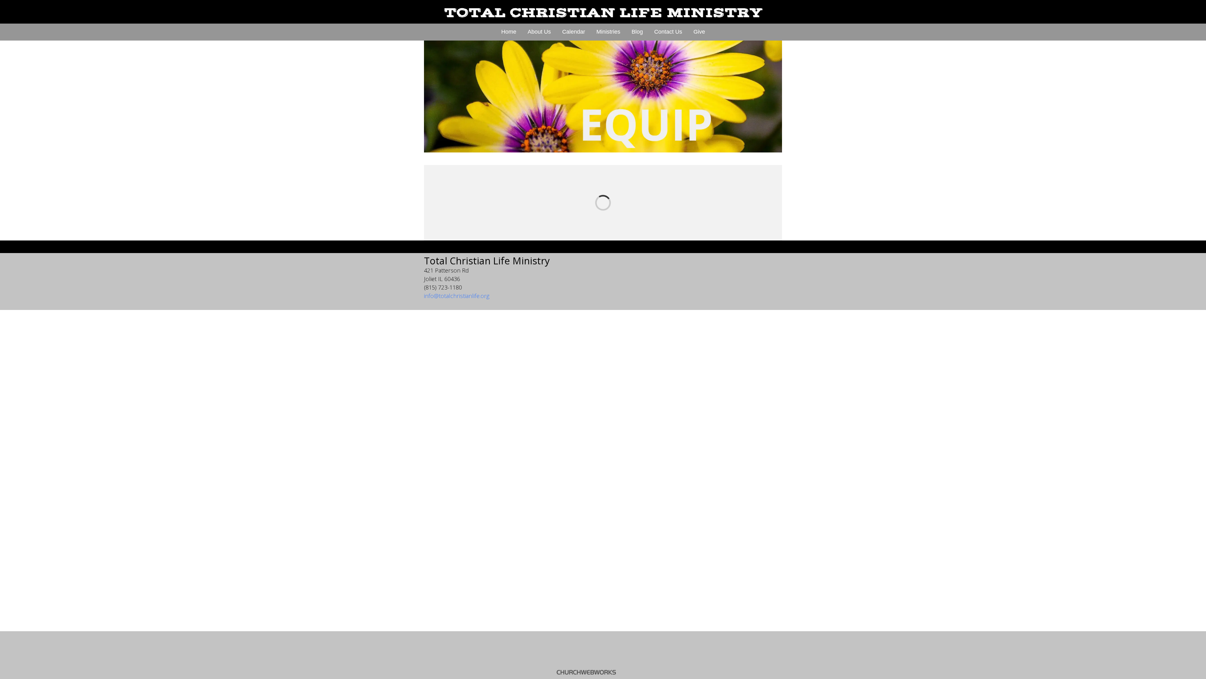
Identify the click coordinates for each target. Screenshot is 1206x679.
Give (699, 32)
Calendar (573, 32)
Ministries (608, 32)
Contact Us (668, 32)
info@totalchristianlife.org (456, 296)
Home (508, 32)
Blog (637, 32)
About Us (539, 32)
